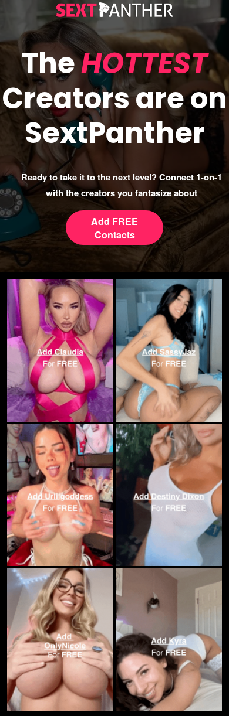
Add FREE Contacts (114, 227)
